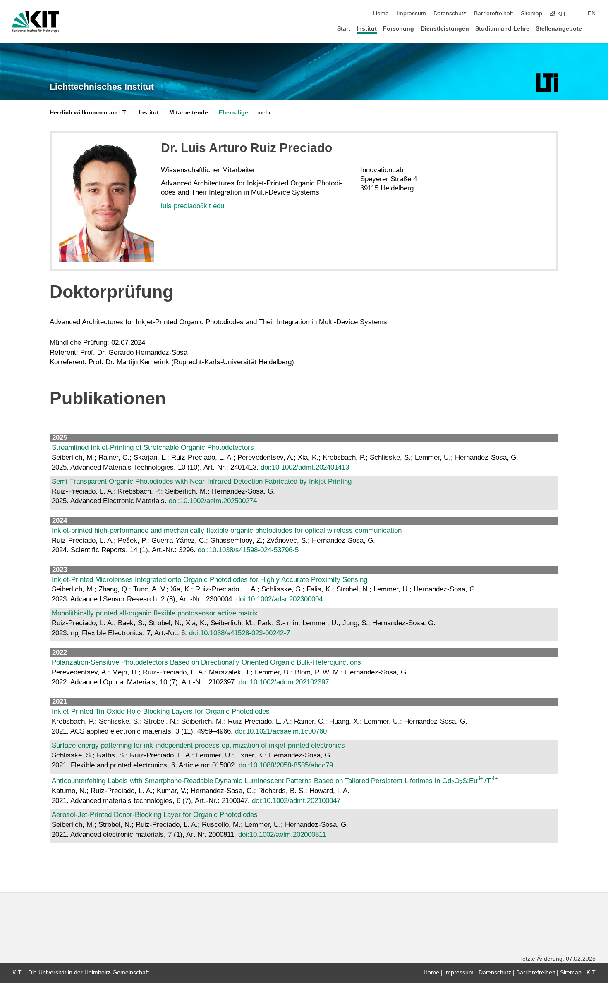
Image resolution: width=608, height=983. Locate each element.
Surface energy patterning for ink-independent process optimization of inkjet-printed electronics (198, 745)
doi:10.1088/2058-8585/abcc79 (286, 765)
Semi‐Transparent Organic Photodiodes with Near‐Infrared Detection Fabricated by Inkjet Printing (202, 481)
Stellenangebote (559, 29)
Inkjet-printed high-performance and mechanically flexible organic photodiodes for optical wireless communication (227, 530)
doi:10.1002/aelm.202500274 (213, 501)
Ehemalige (233, 112)
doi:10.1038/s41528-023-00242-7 (239, 633)
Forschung (398, 29)
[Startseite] (593, 28)
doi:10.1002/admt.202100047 (296, 801)
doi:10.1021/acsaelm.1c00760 (281, 731)
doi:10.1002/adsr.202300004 (279, 599)
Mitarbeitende (188, 112)
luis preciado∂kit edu (192, 206)
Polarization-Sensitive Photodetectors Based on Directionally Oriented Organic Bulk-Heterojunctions (206, 662)
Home (381, 13)
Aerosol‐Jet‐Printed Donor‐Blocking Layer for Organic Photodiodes (155, 815)
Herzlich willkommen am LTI (89, 112)
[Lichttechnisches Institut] (547, 82)
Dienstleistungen (445, 29)
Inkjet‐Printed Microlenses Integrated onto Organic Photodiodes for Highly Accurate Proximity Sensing (209, 580)
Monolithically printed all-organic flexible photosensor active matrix (155, 613)
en (592, 13)
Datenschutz (449, 13)
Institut (367, 29)
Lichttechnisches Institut (102, 87)
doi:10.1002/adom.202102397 (284, 682)
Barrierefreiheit (493, 13)
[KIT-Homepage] (35, 21)
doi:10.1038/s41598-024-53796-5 (248, 550)
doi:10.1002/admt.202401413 (305, 467)
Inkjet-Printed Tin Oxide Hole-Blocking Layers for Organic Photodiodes (161, 711)
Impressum (411, 13)
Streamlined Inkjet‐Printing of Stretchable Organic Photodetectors (153, 447)
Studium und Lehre (502, 29)
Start (343, 29)
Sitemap (531, 13)
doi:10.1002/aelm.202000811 (282, 834)
